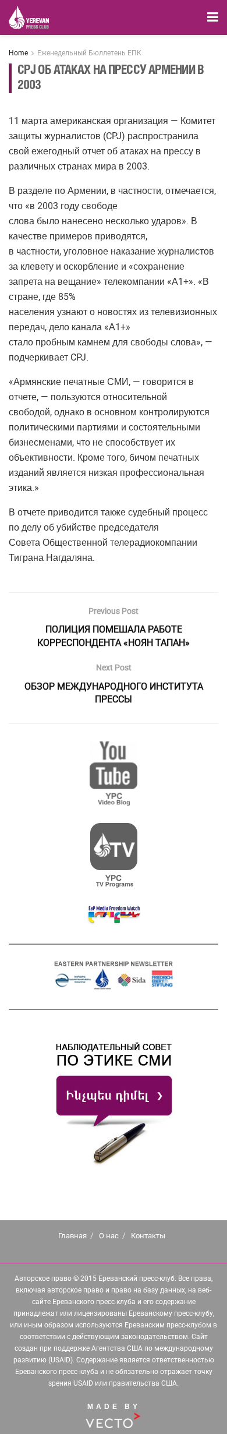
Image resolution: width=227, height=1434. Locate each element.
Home (18, 53)
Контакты (148, 1235)
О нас (109, 1235)
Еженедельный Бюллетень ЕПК (89, 53)
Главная (72, 1235)
